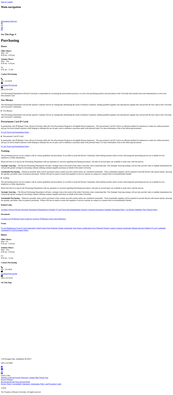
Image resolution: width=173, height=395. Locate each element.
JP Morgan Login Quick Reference (53, 219)
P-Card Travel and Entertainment (68, 210)
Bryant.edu (5, 382)
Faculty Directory (22, 378)
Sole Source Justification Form (84, 228)
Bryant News (15, 382)
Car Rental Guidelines (134, 210)
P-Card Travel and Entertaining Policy (15, 132)
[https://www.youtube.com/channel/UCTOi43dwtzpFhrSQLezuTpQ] (86, 369)
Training (6, 178)
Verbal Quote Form (43, 228)
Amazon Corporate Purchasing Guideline (96, 210)
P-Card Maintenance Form (11, 228)
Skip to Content (7, 2)
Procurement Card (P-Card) (13, 136)
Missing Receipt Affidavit (141, 228)
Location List (6, 219)
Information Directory (9, 21)
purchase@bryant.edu (9, 85)
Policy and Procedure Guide (50, 384)
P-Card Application (28, 228)
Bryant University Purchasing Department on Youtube (35, 210)
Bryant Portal (25, 382)
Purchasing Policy (118, 210)
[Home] (18, 19)
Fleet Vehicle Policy (150, 210)
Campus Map (34, 378)
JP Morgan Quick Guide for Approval (25, 219)
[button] (2, 28)
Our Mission (7, 111)
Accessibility (17, 384)
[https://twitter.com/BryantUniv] (86, 371)
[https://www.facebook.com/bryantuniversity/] (86, 373)
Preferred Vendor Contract (106, 228)
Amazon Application (124, 228)
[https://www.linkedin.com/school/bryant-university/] (86, 367)
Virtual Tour (43, 378)
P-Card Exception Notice (19, 230)
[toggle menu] (2, 23)
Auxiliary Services (8, 210)
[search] (86, 26)
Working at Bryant (8, 378)
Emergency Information (31, 384)
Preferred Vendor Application (62, 228)
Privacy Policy (6, 384)
